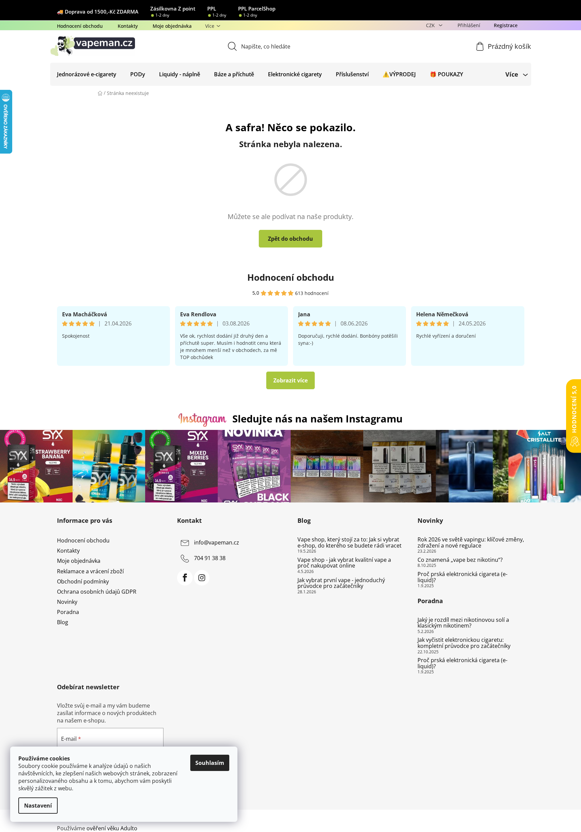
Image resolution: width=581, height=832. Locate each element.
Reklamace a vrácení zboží (90, 571)
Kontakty (128, 26)
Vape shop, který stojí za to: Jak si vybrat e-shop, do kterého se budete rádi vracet (349, 543)
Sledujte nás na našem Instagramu (317, 418)
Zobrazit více (290, 380)
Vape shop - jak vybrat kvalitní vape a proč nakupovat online (344, 563)
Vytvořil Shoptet (503, 817)
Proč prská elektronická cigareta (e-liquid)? (462, 577)
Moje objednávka (172, 26)
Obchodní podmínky (83, 581)
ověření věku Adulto (111, 828)
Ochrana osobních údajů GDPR (96, 591)
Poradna (68, 612)
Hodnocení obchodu (80, 26)
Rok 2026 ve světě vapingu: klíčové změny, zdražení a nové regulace (471, 543)
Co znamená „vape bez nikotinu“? (460, 560)
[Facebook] (185, 578)
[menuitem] (86, 74)
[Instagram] (202, 578)
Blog (62, 622)
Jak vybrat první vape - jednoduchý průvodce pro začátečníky (341, 583)
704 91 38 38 (210, 558)
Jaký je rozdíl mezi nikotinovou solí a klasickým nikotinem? (463, 623)
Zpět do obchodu (290, 238)
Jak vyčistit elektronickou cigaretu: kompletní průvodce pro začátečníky (464, 643)
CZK (431, 25)
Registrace (506, 25)
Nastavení (38, 805)
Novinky (67, 602)
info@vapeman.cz (216, 542)
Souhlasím (209, 763)
